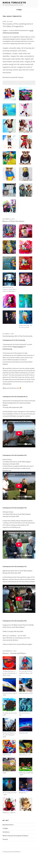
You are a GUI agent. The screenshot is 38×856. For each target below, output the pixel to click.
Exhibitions (6, 832)
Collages (5, 828)
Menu (20, 9)
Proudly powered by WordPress (11, 851)
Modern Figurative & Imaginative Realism (15, 835)
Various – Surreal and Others (14, 653)
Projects (5, 839)
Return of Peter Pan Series (13, 221)
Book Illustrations (8, 825)
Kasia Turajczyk (14, 2)
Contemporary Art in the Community (17, 336)
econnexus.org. (7, 349)
